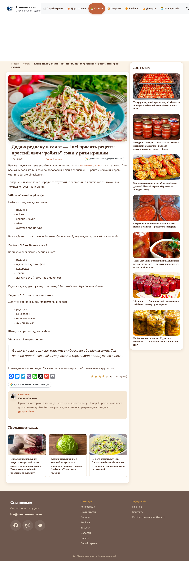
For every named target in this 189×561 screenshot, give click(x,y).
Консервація (170, 8)
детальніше (26, 411)
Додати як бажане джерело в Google (105, 159)
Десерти (149, 8)
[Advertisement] (94, 39)
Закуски (114, 8)
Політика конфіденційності (148, 517)
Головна (15, 63)
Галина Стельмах (28, 398)
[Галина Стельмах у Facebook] (13, 396)
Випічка (131, 8)
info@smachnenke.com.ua (26, 514)
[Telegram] (40, 525)
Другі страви (76, 8)
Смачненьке (26, 7)
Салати (97, 8)
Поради (85, 517)
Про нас (137, 506)
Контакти (137, 511)
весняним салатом (91, 165)
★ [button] (92, 376)
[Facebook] (15, 525)
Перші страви (53, 8)
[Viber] (27, 525)
